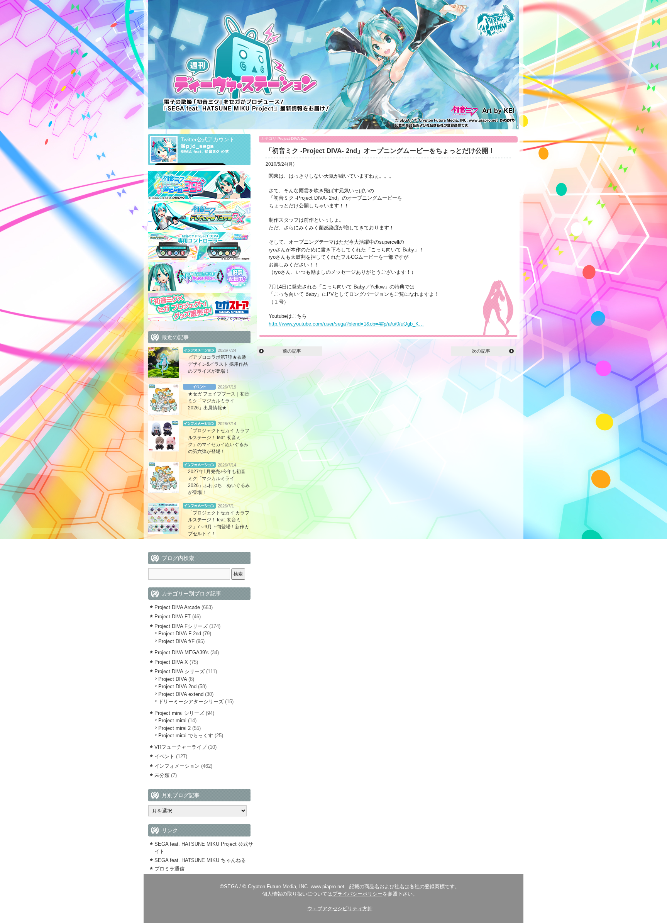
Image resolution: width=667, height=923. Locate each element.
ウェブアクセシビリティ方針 (339, 908)
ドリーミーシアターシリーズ (190, 701)
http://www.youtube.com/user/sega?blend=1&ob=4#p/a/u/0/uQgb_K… (346, 324)
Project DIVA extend (180, 694)
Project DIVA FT (172, 616)
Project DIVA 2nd (293, 138)
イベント (199, 387)
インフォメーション (199, 350)
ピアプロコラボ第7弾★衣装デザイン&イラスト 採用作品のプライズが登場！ (218, 364)
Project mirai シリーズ (179, 713)
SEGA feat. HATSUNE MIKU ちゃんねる (200, 860)
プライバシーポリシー (357, 894)
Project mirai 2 (174, 728)
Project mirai (172, 720)
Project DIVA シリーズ (179, 671)
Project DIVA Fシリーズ (181, 626)
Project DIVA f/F (176, 641)
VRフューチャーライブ (180, 747)
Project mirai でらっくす (185, 735)
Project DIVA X (171, 662)
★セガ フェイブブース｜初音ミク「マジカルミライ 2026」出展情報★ (218, 401)
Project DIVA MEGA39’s (181, 652)
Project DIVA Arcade (177, 607)
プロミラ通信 (169, 869)
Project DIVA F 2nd (179, 633)
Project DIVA (172, 679)
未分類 (161, 775)
